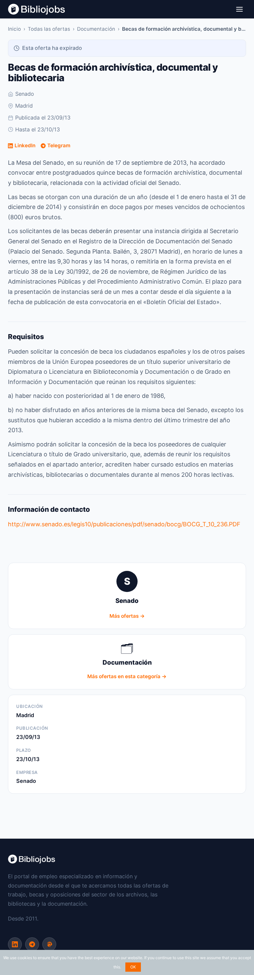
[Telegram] (32, 944)
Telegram (58, 145)
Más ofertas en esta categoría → (127, 676)
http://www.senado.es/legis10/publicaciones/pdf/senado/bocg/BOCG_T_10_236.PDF (124, 524)
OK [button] (133, 966)
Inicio (14, 29)
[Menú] (239, 9)
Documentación (96, 29)
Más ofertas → (127, 616)
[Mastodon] (49, 944)
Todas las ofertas (49, 29)
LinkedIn (25, 145)
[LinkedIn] (15, 944)
